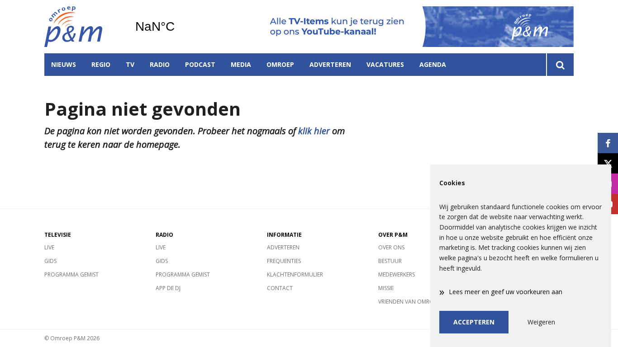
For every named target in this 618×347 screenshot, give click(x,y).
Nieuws (63, 64)
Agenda (432, 64)
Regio (100, 64)
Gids (50, 261)
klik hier (314, 131)
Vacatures (385, 64)
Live (49, 247)
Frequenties (284, 261)
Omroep (280, 64)
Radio (160, 64)
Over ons (391, 247)
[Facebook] (608, 143)
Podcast (200, 64)
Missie (386, 288)
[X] (608, 163)
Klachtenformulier (295, 274)
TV (130, 64)
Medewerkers (396, 274)
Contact (280, 288)
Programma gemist (71, 274)
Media (241, 64)
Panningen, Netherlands (178, 27)
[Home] (82, 26)
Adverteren (330, 64)
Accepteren (473, 322)
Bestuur (390, 261)
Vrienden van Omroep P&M (415, 301)
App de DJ (168, 288)
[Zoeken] (560, 64)
